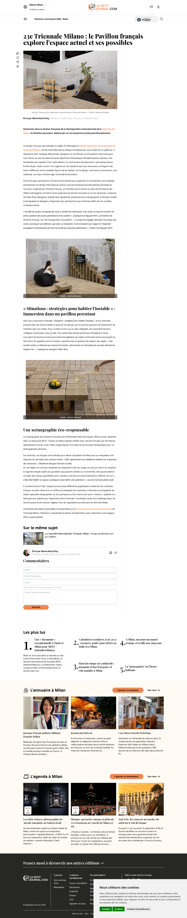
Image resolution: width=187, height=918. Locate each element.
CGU (71, 899)
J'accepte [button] (106, 909)
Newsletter (59, 887)
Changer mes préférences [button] (138, 909)
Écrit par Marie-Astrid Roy (36, 118)
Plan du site (78, 913)
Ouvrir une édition (78, 883)
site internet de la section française (94, 509)
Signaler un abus (77, 903)
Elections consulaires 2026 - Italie (51, 19)
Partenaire (74, 887)
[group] (155, 18)
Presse (72, 895)
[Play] (155, 19)
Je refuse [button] (118, 909)
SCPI (92, 884)
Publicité (73, 891)
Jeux (92, 899)
